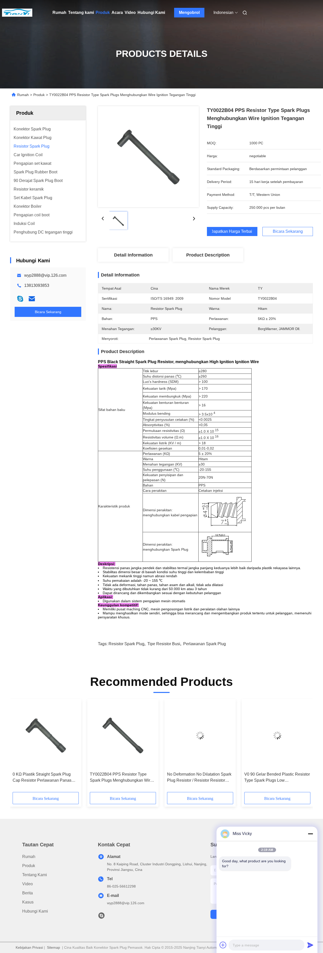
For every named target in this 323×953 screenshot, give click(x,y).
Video (130, 12)
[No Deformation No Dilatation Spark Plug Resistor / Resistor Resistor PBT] (200, 735)
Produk (103, 12)
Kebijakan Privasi (29, 947)
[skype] (20, 299)
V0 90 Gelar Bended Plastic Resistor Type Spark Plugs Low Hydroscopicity (277, 777)
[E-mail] (32, 299)
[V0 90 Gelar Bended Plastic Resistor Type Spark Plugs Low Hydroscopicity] (277, 735)
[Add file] (223, 944)
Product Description (208, 255)
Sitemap (53, 947)
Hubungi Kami (151, 12)
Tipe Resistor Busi (163, 644)
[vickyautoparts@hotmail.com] (101, 917)
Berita (27, 893)
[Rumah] (17, 12)
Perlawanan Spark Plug (204, 644)
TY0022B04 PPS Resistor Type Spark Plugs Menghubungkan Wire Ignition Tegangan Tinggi (121, 777)
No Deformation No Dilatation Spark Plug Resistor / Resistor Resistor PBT (199, 777)
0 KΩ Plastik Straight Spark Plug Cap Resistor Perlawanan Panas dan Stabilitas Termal (42, 777)
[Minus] (310, 834)
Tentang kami (81, 12)
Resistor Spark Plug (126, 644)
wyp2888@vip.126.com (45, 275)
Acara (117, 12)
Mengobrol (189, 12)
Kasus (28, 902)
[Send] (310, 944)
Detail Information (133, 255)
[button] (19, 747)
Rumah (59, 12)
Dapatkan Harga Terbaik (232, 231)
